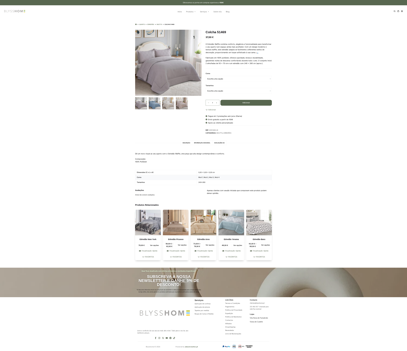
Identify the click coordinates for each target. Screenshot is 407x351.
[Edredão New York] (148, 222)
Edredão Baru (259, 239)
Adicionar (246, 103)
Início (180, 12)
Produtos (189, 12)
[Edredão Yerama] (231, 222)
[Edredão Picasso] (176, 222)
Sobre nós (217, 12)
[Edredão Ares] (203, 222)
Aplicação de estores (202, 307)
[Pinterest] (170, 338)
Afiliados (228, 323)
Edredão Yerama (231, 239)
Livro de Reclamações (233, 334)
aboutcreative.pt (191, 347)
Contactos (229, 320)
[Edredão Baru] (259, 222)
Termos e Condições (232, 303)
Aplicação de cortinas (203, 304)
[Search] (394, 11)
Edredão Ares (203, 239)
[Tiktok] (174, 338)
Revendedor (229, 330)
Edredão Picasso (175, 239)
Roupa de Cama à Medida (204, 314)
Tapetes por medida (202, 310)
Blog (227, 12)
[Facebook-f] (156, 338)
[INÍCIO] (136, 24)
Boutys (220, 133)
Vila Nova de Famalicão (259, 318)
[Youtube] (167, 338)
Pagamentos (229, 307)
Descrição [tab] (186, 143)
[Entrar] (402, 11)
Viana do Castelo (256, 322)
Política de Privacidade (233, 310)
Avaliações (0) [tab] (219, 143)
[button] (211, 109)
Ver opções (154, 245)
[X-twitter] (163, 338)
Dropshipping (230, 327)
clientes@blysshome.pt (257, 303)
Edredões (227, 133)
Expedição (229, 313)
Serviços (203, 12)
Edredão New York (148, 239)
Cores (208, 73)
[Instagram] (159, 338)
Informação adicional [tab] (202, 143)
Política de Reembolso (233, 317)
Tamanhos (210, 85)
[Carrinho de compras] (398, 11)
